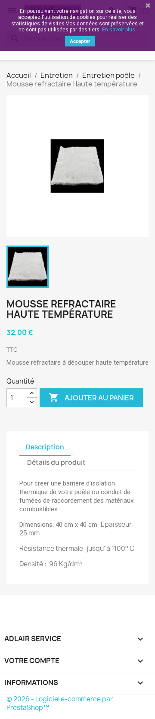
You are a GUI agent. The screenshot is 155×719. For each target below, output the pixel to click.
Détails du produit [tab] (56, 462)
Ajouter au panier (91, 397)
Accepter (80, 41)
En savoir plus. (119, 30)
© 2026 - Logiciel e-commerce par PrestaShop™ (59, 703)
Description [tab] (45, 447)
